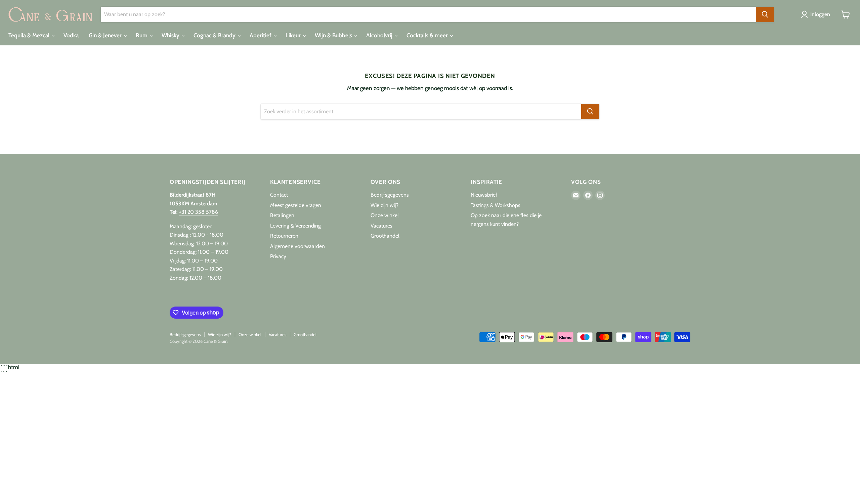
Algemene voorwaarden (297, 246)
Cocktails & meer (427, 35)
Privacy (278, 256)
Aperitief (261, 35)
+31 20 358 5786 (198, 212)
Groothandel (385, 236)
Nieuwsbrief (484, 195)
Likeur (294, 35)
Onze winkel (385, 215)
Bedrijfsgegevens (390, 195)
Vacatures (381, 226)
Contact (279, 195)
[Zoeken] (765, 14)
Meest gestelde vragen (295, 205)
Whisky (171, 35)
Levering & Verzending (295, 226)
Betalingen (282, 215)
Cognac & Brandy (215, 35)
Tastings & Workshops (495, 205)
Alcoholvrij (380, 35)
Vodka (71, 35)
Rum (142, 35)
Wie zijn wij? (384, 205)
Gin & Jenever (106, 35)
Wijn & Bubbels (334, 35)
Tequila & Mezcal (29, 35)
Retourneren (284, 236)
